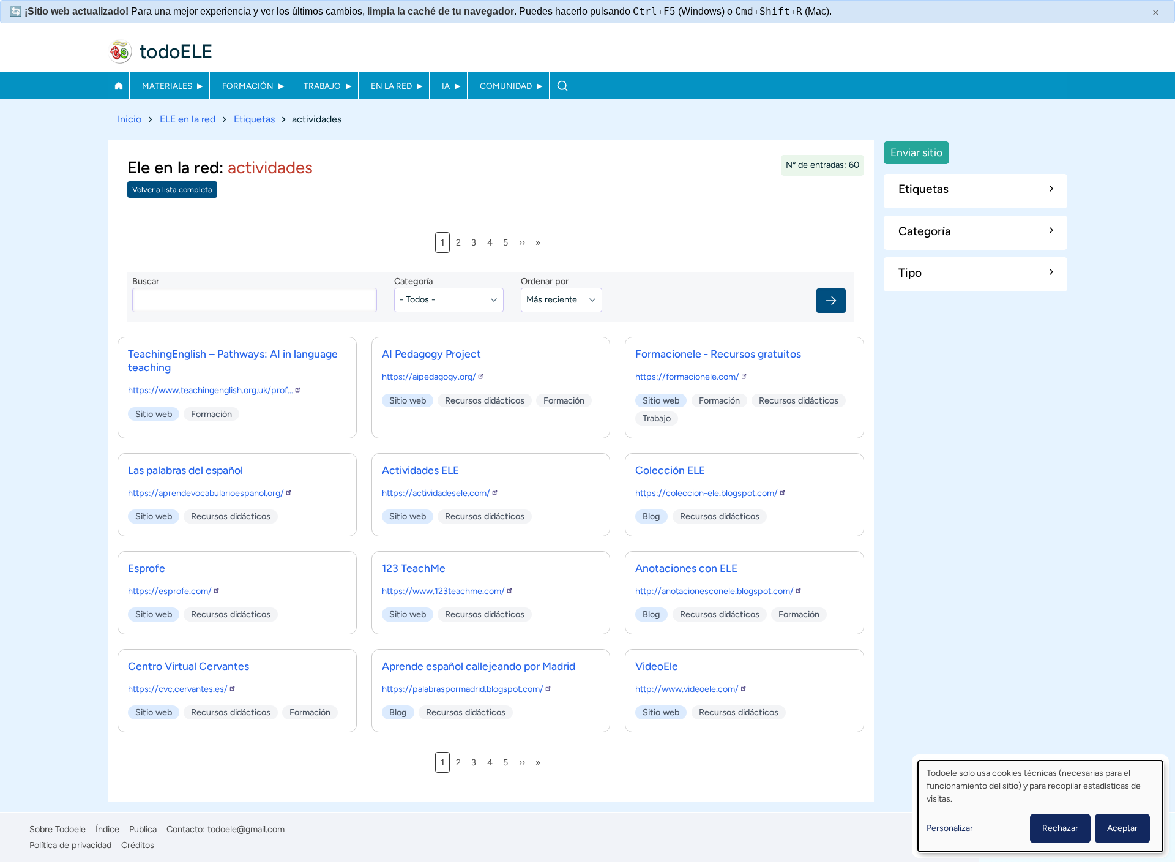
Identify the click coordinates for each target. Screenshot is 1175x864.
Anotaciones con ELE (686, 568)
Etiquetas (254, 119)
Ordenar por (545, 281)
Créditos (137, 845)
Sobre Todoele (57, 829)
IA (446, 86)
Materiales (167, 86)
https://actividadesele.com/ (436, 492)
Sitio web (153, 413)
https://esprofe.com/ (170, 590)
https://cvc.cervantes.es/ (178, 688)
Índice (107, 829)
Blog (651, 516)
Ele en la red (173, 167)
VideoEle (656, 665)
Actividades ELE (420, 470)
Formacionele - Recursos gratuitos (718, 353)
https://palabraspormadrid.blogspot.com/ (462, 688)
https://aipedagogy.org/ (429, 376)
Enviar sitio (916, 152)
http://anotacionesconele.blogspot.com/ (714, 590)
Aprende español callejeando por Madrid (478, 665)
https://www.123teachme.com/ (443, 590)
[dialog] (1040, 806)
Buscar (562, 86)
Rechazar (1060, 828)
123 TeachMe (414, 568)
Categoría (413, 281)
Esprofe (146, 568)
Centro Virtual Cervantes (188, 665)
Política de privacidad (70, 845)
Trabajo (322, 86)
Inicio (118, 86)
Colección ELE (670, 470)
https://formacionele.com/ (687, 376)
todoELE (176, 51)
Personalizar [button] (950, 828)
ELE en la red (187, 119)
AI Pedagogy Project (431, 353)
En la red (391, 86)
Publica (143, 829)
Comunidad (506, 86)
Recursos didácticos (484, 400)
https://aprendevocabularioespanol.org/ (206, 492)
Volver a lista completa (172, 189)
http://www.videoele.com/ (687, 688)
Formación (248, 86)
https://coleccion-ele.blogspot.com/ (706, 492)
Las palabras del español (185, 470)
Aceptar (1122, 828)
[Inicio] (120, 51)
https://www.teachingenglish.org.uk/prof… (210, 390)
